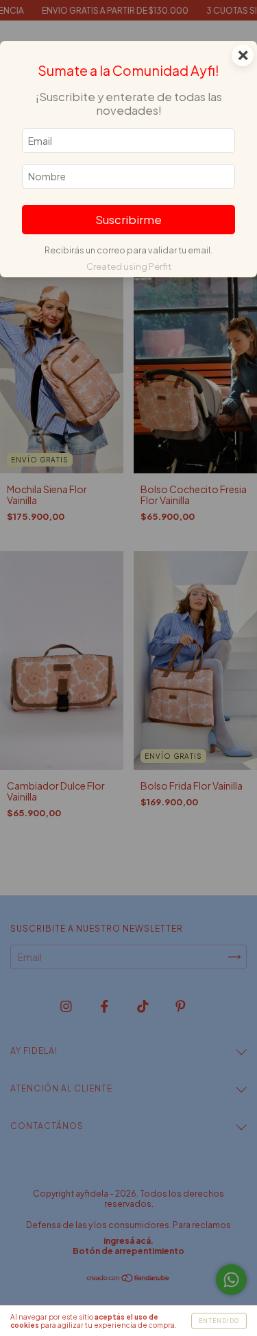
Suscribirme (128, 219)
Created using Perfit (128, 266)
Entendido (219, 1321)
